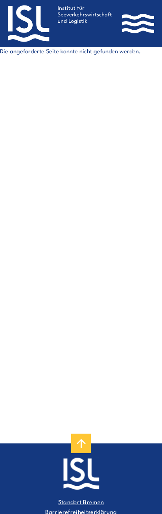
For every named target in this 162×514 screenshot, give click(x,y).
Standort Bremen (81, 503)
